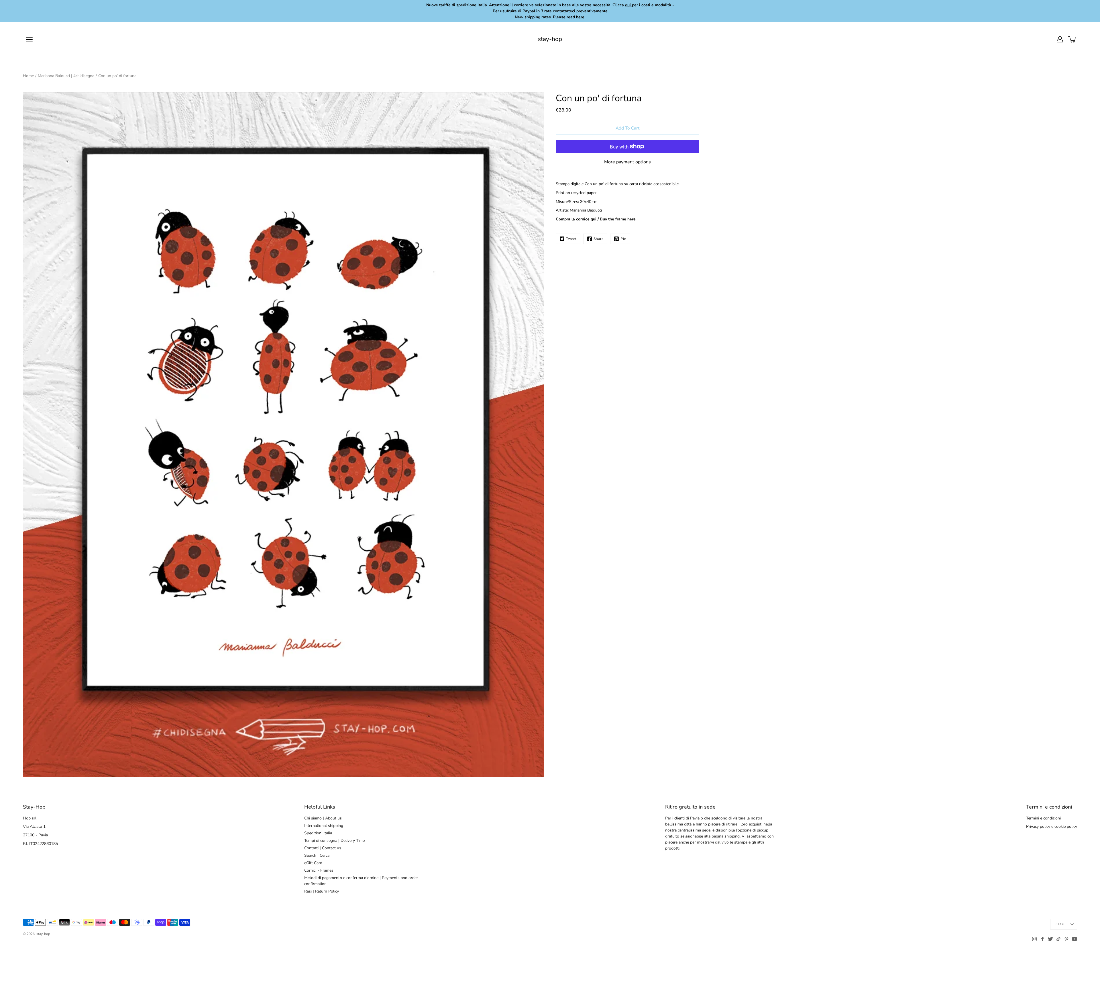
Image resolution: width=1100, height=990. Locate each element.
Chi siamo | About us (323, 818)
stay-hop (550, 39)
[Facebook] (1042, 939)
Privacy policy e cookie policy (1051, 826)
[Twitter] (1050, 939)
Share (599, 238)
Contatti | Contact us (322, 848)
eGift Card (313, 863)
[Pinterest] (1066, 939)
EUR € (1059, 924)
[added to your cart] (1072, 39)
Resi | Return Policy (321, 891)
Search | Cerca (316, 855)
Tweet (571, 238)
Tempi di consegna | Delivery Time (334, 840)
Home (28, 76)
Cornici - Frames (318, 870)
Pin (623, 238)
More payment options (627, 162)
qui (593, 219)
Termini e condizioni (1043, 818)
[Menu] (29, 40)
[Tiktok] (1058, 939)
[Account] (1059, 39)
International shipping (323, 825)
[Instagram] (1034, 939)
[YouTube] (1074, 939)
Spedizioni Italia (318, 833)
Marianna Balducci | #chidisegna (66, 76)
